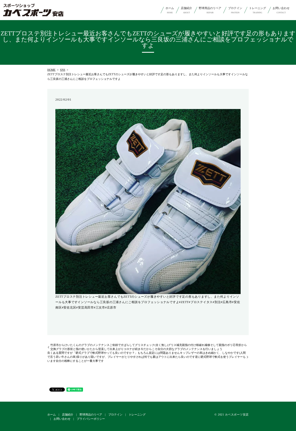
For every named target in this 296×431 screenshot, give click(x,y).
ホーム (170, 10)
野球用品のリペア (210, 10)
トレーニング (257, 10)
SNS (62, 69)
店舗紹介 (186, 10)
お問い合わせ (281, 10)
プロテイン (235, 10)
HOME (51, 69)
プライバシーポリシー (91, 418)
